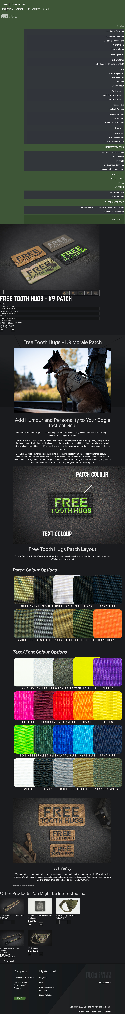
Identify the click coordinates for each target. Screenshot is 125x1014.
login (28, 9)
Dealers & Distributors (114, 212)
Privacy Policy (84, 1012)
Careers (119, 187)
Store (120, 25)
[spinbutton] (8, 330)
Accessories (118, 105)
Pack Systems (117, 54)
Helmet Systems (116, 49)
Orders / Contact (114, 202)
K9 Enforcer (33, 948)
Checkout (36, 9)
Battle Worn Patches (114, 122)
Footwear (119, 128)
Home (3, 9)
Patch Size (3, 316)
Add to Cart (11, 957)
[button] (13, 329)
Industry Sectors (114, 147)
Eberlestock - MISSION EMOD (110, 64)
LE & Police (118, 157)
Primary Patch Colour (7, 306)
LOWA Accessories (115, 137)
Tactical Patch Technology (112, 169)
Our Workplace (117, 192)
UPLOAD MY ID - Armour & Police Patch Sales (102, 207)
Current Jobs (118, 196)
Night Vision (118, 45)
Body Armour (118, 86)
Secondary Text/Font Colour (9, 311)
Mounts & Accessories (114, 41)
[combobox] (49, 308)
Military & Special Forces (112, 152)
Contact (10, 9)
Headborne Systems (114, 31)
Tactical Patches (116, 109)
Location (5, 4)
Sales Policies (45, 995)
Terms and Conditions (101, 1012)
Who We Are (117, 178)
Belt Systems (118, 77)
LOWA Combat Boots (114, 141)
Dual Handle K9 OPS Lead (12, 915)
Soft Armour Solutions (114, 165)
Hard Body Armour (115, 99)
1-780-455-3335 (18, 4)
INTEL (121, 182)
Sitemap (19, 9)
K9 (122, 69)
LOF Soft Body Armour (113, 95)
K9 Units (120, 161)
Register (43, 977)
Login (41, 982)
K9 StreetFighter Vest (66, 915)
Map (19, 998)
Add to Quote (4, 957)
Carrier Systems (116, 73)
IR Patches (119, 118)
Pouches (120, 82)
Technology (117, 174)
